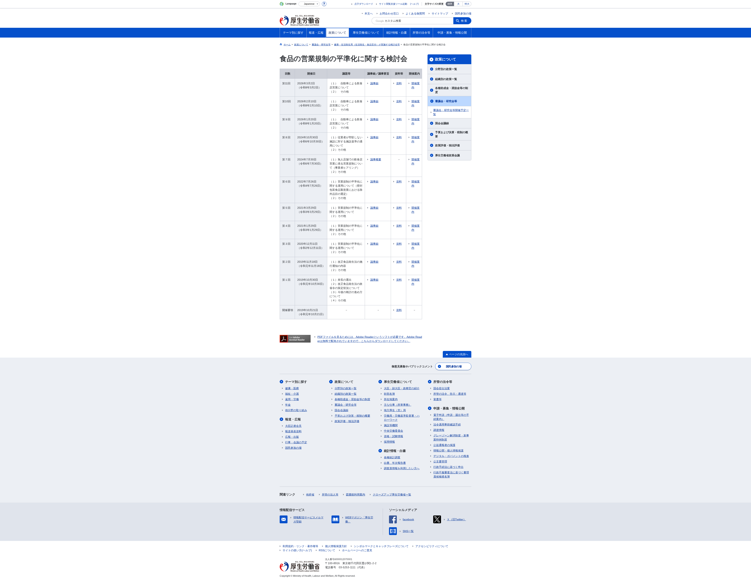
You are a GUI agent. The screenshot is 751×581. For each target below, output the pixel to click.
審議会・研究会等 (446, 101)
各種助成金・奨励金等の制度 (451, 90)
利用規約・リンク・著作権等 (300, 546)
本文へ (369, 13)
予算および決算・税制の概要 (451, 134)
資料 (399, 83)
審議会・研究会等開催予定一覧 (451, 112)
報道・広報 (293, 419)
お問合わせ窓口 (389, 13)
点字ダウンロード (363, 4)
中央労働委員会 (393, 430)
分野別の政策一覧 (446, 69)
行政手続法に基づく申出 (448, 467)
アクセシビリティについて (431, 546)
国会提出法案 (441, 388)
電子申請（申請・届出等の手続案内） (451, 417)
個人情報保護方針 (336, 546)
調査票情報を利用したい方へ (402, 468)
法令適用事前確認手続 (447, 424)
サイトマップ (440, 13)
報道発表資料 (293, 431)
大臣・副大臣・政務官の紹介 (402, 388)
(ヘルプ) (414, 4)
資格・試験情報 (393, 436)
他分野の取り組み (296, 410)
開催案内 (415, 85)
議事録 (374, 83)
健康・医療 (292, 388)
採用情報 (389, 441)
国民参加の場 (463, 13)
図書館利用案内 (355, 494)
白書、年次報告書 (395, 462)
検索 (464, 20)
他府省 (310, 494)
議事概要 (375, 159)
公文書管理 (440, 461)
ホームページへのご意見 (357, 550)
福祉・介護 (292, 393)
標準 (449, 4)
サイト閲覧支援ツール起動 (393, 4)
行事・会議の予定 (296, 442)
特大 (467, 4)
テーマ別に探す (296, 381)
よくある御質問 (415, 13)
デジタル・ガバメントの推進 (451, 456)
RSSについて (327, 550)
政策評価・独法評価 (447, 145)
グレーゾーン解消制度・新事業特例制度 (451, 437)
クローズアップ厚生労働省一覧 (392, 494)
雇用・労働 (292, 399)
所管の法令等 (442, 381)
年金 (288, 404)
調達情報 (438, 430)
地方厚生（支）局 (395, 410)
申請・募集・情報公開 (449, 408)
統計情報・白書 (395, 450)
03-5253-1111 (347, 567)
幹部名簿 (389, 393)
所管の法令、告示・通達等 (449, 393)
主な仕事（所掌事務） (397, 404)
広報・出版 (292, 436)
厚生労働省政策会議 (447, 155)
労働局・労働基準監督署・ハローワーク (402, 417)
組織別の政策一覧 (446, 79)
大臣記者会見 (293, 425)
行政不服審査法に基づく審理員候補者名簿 (451, 474)
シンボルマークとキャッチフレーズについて (381, 546)
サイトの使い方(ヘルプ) (297, 550)
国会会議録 (442, 123)
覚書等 (437, 399)
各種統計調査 (392, 457)
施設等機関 (391, 425)
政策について (445, 59)
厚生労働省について (398, 381)
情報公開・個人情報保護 (448, 450)
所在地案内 (391, 399)
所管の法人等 (330, 494)
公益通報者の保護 (444, 445)
